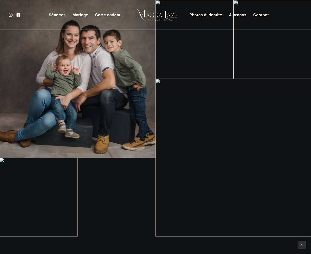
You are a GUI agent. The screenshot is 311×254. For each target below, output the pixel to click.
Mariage (80, 14)
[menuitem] (11, 15)
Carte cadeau (108, 14)
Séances (57, 14)
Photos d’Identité (206, 14)
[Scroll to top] (302, 244)
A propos (237, 14)
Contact (261, 14)
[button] (11, 15)
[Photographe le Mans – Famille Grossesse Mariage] (156, 15)
